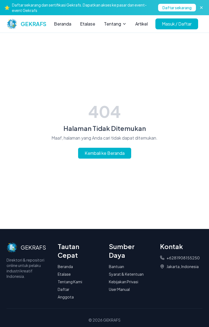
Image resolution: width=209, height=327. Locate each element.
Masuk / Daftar (177, 24)
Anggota (66, 296)
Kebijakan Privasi (123, 281)
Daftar (63, 289)
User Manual (119, 289)
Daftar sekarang (177, 7)
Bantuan (116, 266)
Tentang (112, 24)
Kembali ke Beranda (105, 153)
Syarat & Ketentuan (126, 274)
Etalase (87, 24)
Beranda (62, 24)
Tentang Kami (70, 281)
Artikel (141, 24)
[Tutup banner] (201, 7)
